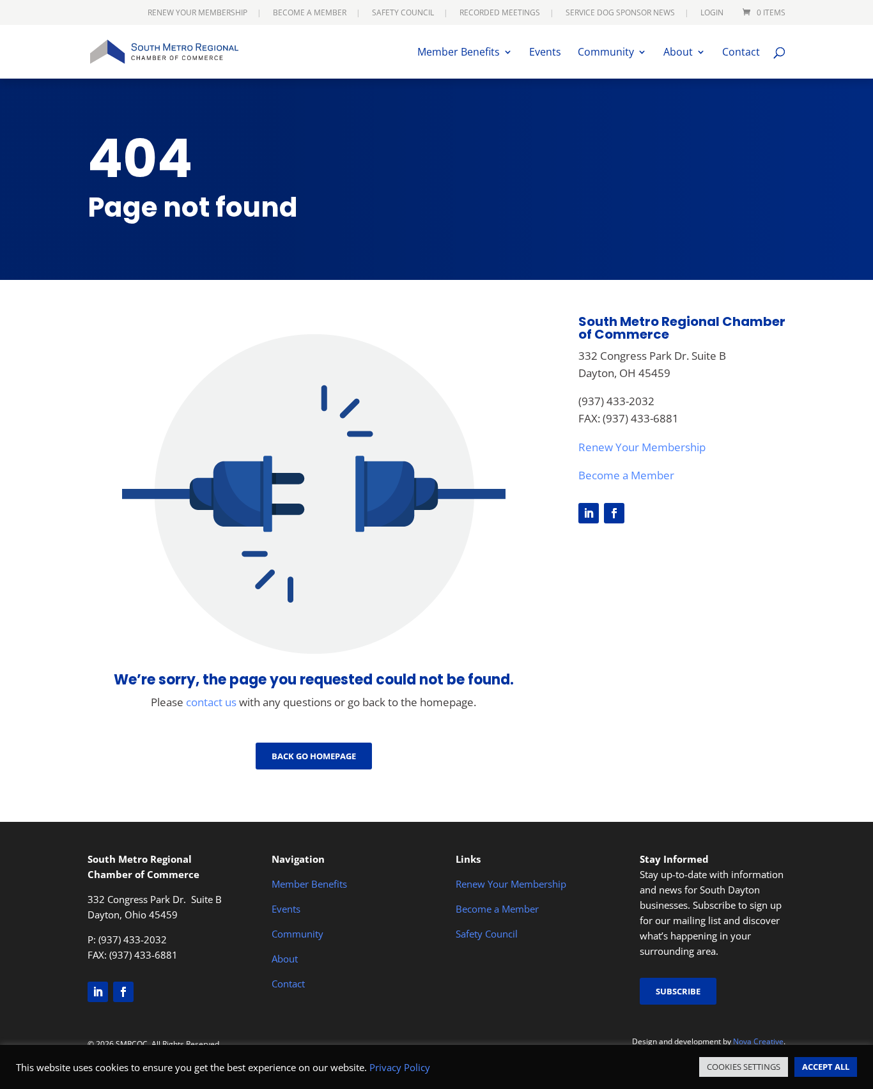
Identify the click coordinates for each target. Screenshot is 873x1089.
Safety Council (403, 13)
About (678, 53)
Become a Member (309, 13)
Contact (741, 53)
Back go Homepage (314, 756)
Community (606, 53)
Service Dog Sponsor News (620, 13)
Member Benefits (458, 53)
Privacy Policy (399, 1067)
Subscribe (678, 991)
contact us (211, 702)
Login (711, 13)
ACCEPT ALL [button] (825, 1066)
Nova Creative (758, 1041)
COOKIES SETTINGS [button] (743, 1066)
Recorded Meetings (500, 13)
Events (545, 53)
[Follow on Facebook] (614, 513)
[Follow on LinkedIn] (588, 513)
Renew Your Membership (197, 13)
